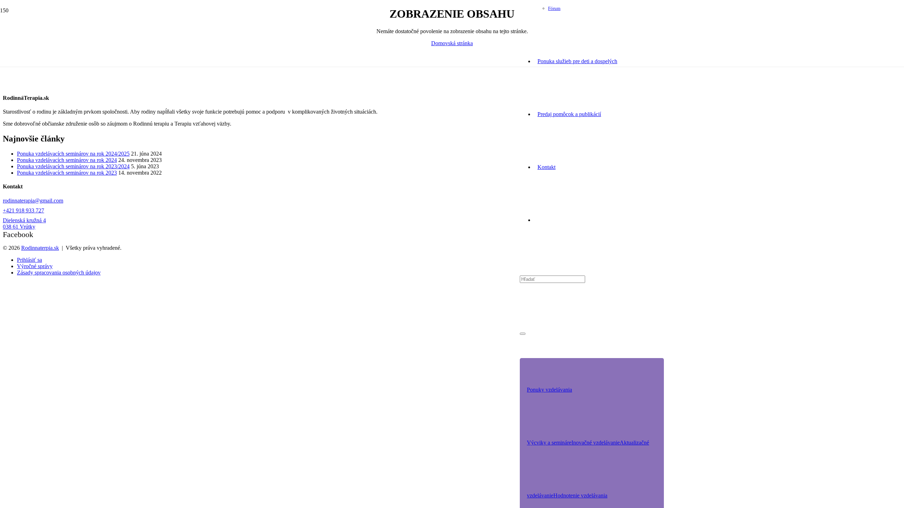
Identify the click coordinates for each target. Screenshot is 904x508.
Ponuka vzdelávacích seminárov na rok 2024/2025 (73, 154)
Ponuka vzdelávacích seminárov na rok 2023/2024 (73, 166)
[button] (549, 390)
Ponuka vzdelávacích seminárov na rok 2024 (67, 160)
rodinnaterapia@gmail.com (33, 201)
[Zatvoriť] (522, 334)
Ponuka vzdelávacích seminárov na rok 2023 (67, 173)
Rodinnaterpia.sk (40, 248)
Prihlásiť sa (29, 260)
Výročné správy (35, 266)
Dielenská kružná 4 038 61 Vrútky (24, 223)
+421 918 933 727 (23, 210)
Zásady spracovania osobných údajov (59, 273)
